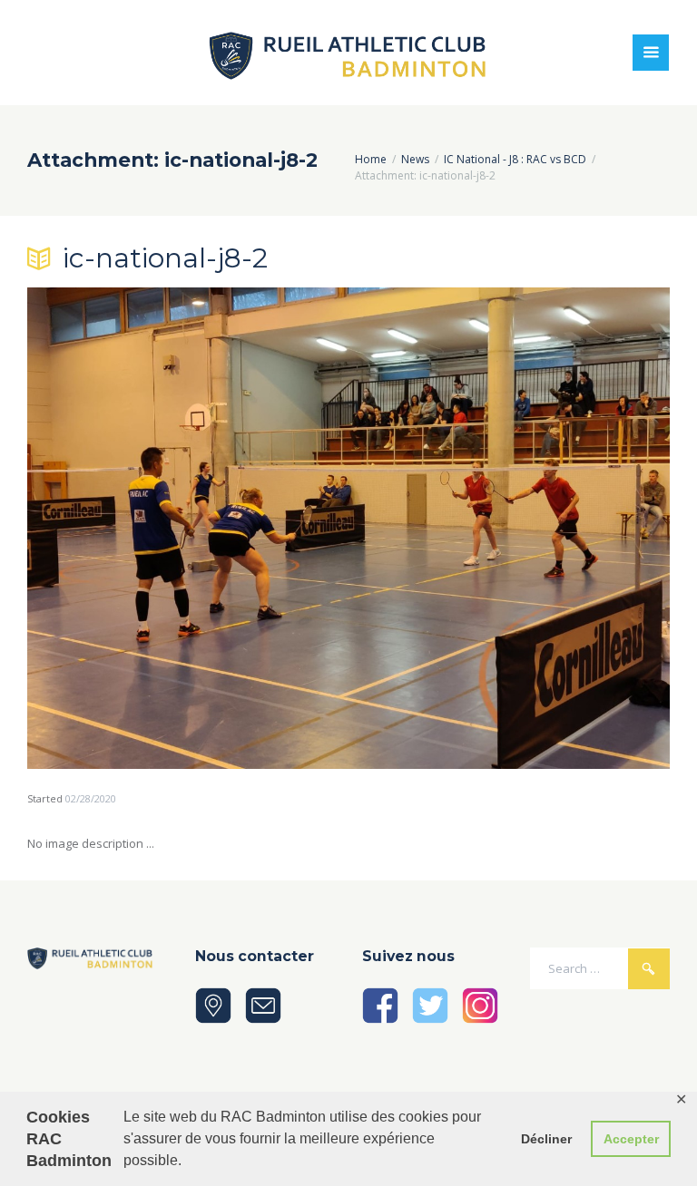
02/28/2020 (90, 798)
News (415, 159)
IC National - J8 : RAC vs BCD (515, 159)
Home (371, 159)
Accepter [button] (631, 1139)
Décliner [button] (546, 1139)
